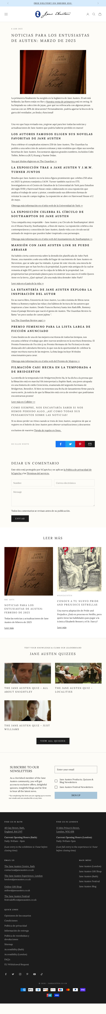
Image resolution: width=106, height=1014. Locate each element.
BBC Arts (9, 600)
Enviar (20, 518)
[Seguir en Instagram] (20, 974)
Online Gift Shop (13, 886)
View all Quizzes (52, 741)
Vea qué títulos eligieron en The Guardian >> (34, 161)
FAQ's (7, 959)
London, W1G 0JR (65, 831)
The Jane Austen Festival (17, 896)
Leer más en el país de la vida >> (27, 283)
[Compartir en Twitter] (70, 444)
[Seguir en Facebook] (5, 974)
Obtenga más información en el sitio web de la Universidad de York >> (47, 205)
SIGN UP (75, 795)
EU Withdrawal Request (16, 964)
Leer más (9, 628)
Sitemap (8, 944)
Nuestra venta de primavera (60, 101)
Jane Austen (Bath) (88, 876)
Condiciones (10, 920)
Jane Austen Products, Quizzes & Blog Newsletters (76, 780)
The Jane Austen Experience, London (23, 875)
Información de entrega (16, 930)
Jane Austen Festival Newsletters (76, 787)
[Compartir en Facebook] (60, 444)
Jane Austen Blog (87, 886)
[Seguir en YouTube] (34, 974)
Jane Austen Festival (89, 881)
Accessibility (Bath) (14, 949)
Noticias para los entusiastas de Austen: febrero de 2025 (23, 609)
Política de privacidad (15, 925)
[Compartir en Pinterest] (80, 444)
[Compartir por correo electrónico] (90, 444)
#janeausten (64, 595)
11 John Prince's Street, (68, 827)
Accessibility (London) (15, 954)
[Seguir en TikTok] (41, 974)
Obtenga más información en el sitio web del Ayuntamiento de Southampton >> (51, 239)
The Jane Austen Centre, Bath (19, 866)
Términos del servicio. (38, 473)
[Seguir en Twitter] (13, 974)
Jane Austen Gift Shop (90, 871)
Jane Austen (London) (90, 866)
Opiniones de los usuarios (17, 915)
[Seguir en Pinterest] (27, 974)
